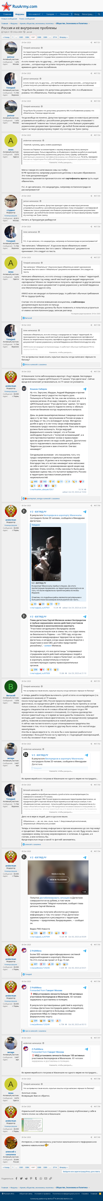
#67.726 (97, 226)
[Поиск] (99, 14)
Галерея (50, 14)
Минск (16, 703)
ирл (17, 765)
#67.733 (97, 785)
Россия (16, 1162)
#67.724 (97, 135)
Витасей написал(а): (31, 790)
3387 (33, 37)
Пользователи (67, 14)
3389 (45, 37)
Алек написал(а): (30, 232)
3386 (27, 37)
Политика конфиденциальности (66, 1193)
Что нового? (34, 14)
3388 (39, 37)
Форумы (19, 14)
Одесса (16, 157)
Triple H (6, 32)
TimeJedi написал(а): (31, 48)
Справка (85, 1193)
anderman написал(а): (32, 140)
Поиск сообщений (27, 19)
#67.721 (97, 42)
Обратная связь (26, 1193)
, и (43, 498)
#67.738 (97, 1079)
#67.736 (97, 981)
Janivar (10, 56)
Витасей (10, 695)
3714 (55, 37)
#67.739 (97, 1106)
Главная (7, 14)
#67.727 (97, 257)
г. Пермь (15, 396)
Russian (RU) (9, 1193)
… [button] (16, 37)
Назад (6, 37)
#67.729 (97, 371)
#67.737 (97, 1038)
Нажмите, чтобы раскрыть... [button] (61, 162)
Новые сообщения (9, 19)
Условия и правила (42, 1193)
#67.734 (97, 851)
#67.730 (97, 505)
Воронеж (15, 95)
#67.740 (97, 1137)
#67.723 (97, 101)
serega (10, 758)
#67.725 (97, 196)
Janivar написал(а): (31, 78)
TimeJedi (10, 87)
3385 (21, 37)
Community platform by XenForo (51, 1199)
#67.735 (97, 944)
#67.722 (97, 73)
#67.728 (97, 325)
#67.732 (97, 744)
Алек (10, 149)
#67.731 (97, 681)
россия (29, 32)
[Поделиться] (91, 42)
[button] (42, 14)
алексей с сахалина (11, 1153)
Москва (16, 64)
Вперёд (63, 37)
